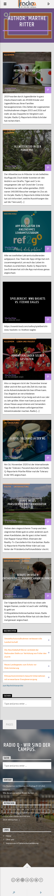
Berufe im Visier (12, 561)
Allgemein (9, 55)
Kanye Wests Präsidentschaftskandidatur (27, 502)
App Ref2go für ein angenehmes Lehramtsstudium (27, 229)
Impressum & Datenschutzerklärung (22, 843)
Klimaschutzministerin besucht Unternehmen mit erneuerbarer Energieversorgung (24, 677)
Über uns (10, 839)
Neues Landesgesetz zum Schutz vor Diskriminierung (20, 666)
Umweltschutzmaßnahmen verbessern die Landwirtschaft (23, 640)
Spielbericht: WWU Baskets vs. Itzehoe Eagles (27, 300)
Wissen (25, 561)
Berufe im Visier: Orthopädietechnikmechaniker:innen (27, 577)
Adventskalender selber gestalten (27, 357)
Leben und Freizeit (26, 341)
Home (8, 836)
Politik (7, 487)
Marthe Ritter (32, 21)
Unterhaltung (11, 423)
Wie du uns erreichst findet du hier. (19, 793)
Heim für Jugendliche (28, 70)
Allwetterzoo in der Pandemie (27, 148)
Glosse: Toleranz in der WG (28, 438)
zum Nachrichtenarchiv (13, 685)
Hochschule (10, 214)
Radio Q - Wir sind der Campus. (27, 747)
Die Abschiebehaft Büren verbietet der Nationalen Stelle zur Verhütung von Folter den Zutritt (25, 653)
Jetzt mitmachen (10, 819)
